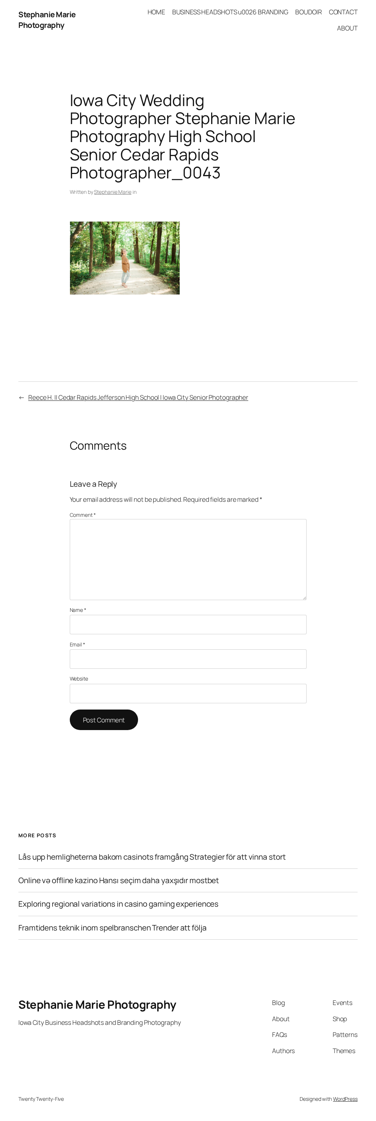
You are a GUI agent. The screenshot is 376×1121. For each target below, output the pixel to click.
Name (78, 609)
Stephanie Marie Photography (47, 19)
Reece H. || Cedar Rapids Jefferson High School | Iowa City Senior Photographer (138, 397)
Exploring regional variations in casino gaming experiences (118, 904)
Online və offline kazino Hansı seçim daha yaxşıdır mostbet (118, 880)
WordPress (345, 1098)
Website (79, 678)
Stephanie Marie (112, 191)
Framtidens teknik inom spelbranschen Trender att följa (112, 928)
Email (77, 644)
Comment (83, 514)
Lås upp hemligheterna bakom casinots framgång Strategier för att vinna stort (151, 857)
